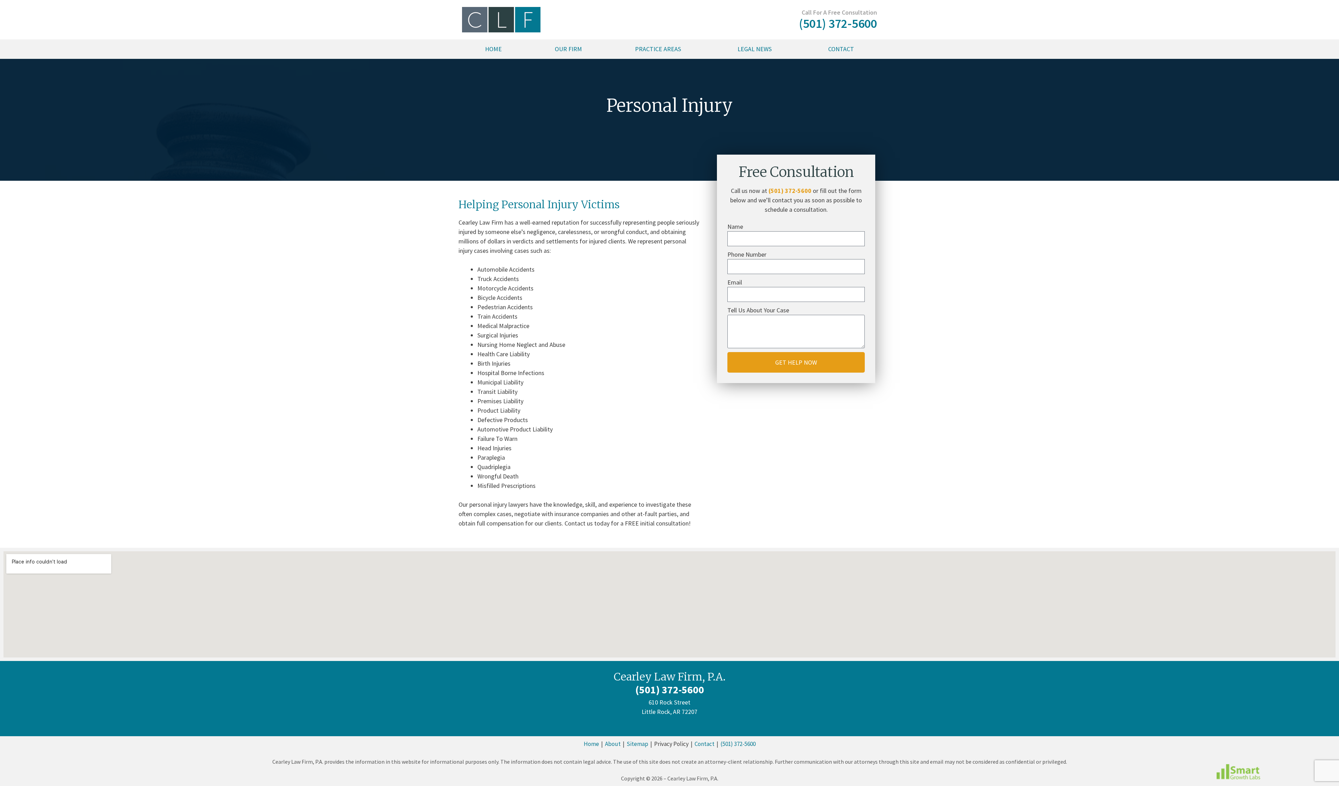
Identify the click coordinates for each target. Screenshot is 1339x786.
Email (734, 282)
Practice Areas (658, 49)
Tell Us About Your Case (758, 310)
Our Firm (568, 49)
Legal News (754, 49)
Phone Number (746, 254)
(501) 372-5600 (790, 191)
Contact (841, 49)
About (613, 744)
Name (735, 227)
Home (493, 49)
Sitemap (637, 744)
